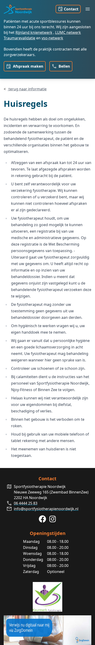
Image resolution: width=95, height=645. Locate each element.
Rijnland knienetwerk (33, 32)
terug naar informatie (27, 89)
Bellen (64, 66)
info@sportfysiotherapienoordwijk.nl (46, 508)
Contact (71, 9)
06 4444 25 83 (25, 503)
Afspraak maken (27, 66)
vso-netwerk (52, 38)
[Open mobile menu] (87, 9)
